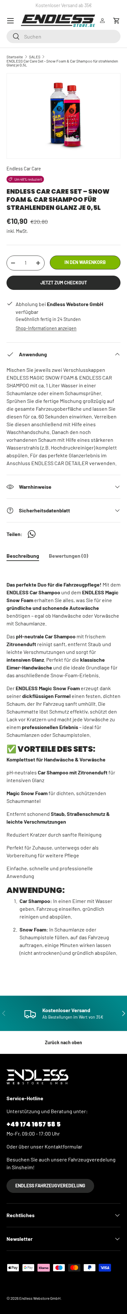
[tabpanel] (63, 771)
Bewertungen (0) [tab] (68, 556)
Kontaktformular (63, 1146)
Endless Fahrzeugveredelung (50, 1185)
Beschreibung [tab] (23, 556)
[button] (116, 21)
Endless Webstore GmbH (40, 1298)
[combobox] (63, 36)
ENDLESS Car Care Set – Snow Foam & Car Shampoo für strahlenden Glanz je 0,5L (62, 63)
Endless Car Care (24, 168)
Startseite (15, 57)
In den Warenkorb (85, 262)
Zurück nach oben (63, 1042)
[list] (63, 116)
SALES (34, 57)
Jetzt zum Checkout (63, 282)
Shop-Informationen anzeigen (46, 328)
